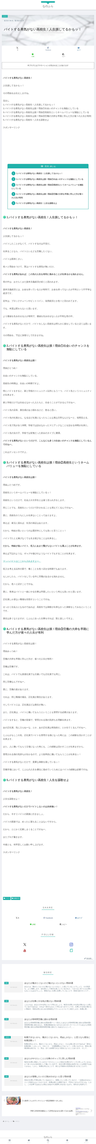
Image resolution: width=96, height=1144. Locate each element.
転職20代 (17, 898)
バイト (8, 898)
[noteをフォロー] (71, 950)
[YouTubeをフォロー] (25, 950)
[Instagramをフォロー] (71, 944)
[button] (63, 55)
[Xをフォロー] (25, 944)
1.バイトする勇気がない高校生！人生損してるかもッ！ (39, 173)
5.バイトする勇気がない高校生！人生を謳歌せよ (36, 203)
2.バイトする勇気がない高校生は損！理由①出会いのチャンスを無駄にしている (49, 179)
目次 (47, 166)
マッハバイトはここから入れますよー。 (22, 561)
